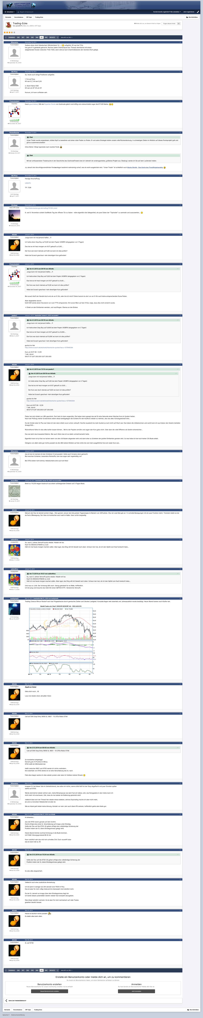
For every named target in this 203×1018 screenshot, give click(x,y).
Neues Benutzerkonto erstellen (49, 991)
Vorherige (12, 37)
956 (18, 37)
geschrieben (33, 104)
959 (32, 37)
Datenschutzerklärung (18, 1015)
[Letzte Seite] (57, 37)
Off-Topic (38, 26)
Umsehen (10, 12)
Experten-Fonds (49, 104)
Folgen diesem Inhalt (169, 23)
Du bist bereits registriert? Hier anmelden (166, 12)
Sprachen (6, 1015)
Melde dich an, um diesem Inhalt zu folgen (148, 23)
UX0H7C (28, 183)
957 (23, 37)
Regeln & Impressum (26, 12)
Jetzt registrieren (188, 12)
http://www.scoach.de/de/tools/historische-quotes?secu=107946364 (49, 347)
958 (28, 37)
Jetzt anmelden (136, 991)
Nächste (52, 37)
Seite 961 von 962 (66, 37)
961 (42, 37)
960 (37, 37)
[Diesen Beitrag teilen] (180, 42)
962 (46, 37)
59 (178, 23)
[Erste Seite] (5, 37)
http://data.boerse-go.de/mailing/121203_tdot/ (41, 208)
